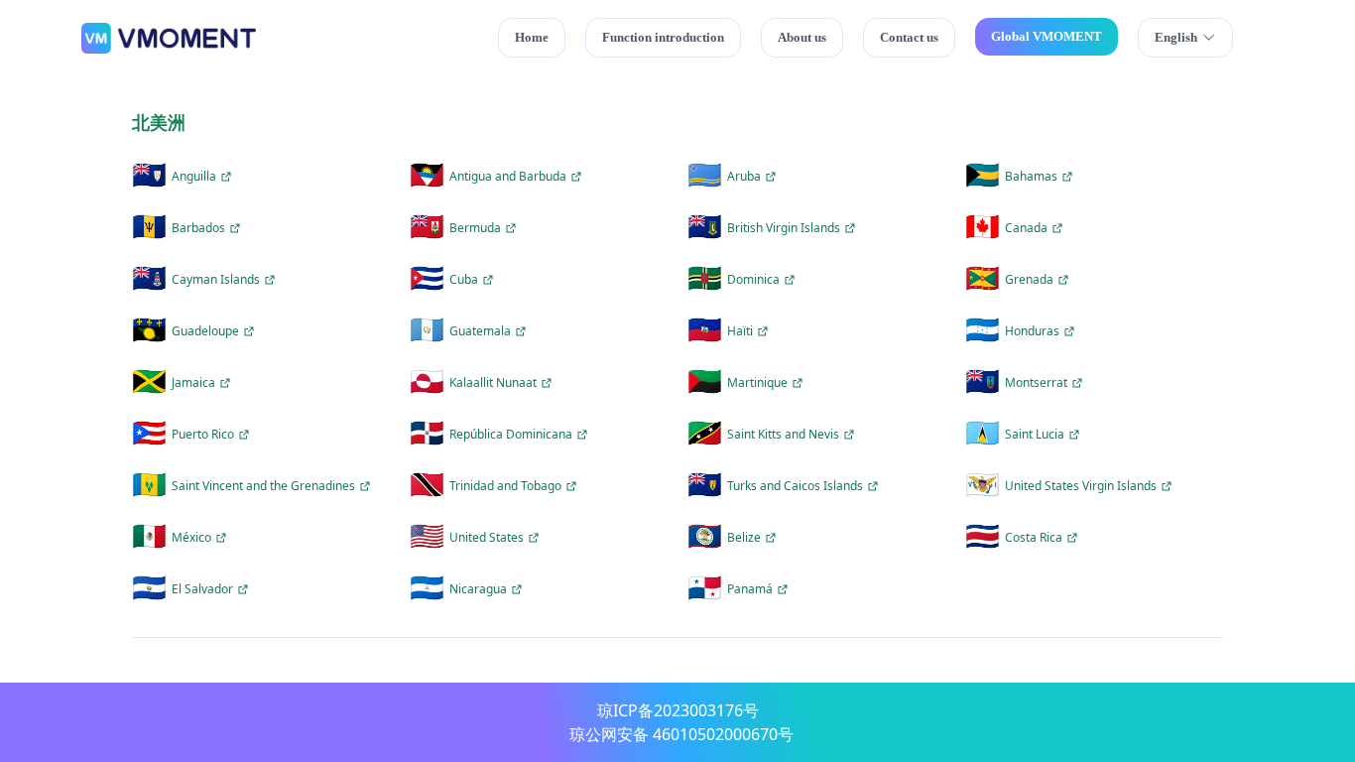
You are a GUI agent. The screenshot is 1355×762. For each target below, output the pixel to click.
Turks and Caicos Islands (795, 486)
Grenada (1029, 280)
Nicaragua (478, 589)
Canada (1026, 228)
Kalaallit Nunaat (493, 383)
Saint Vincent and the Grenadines (263, 486)
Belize (744, 538)
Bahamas (1031, 177)
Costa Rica (1033, 538)
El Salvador (202, 589)
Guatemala (480, 331)
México (191, 538)
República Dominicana (510, 435)
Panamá (750, 589)
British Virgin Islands (783, 228)
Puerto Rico (203, 435)
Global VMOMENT (1046, 37)
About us (802, 38)
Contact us (909, 38)
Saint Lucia (1034, 435)
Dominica (753, 280)
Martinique (757, 383)
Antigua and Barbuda (507, 177)
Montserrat (1036, 383)
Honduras (1032, 331)
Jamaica (193, 383)
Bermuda (475, 228)
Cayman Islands (216, 280)
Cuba (463, 280)
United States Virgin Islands (1081, 486)
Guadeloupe (205, 331)
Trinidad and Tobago (505, 486)
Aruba (744, 177)
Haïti (740, 331)
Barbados (198, 228)
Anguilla (194, 177)
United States (486, 538)
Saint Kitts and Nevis (783, 435)
